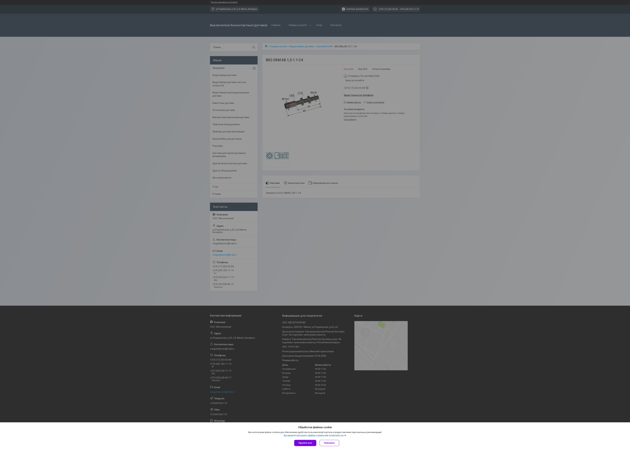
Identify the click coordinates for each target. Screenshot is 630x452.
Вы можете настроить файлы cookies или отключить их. (314, 435)
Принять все (305, 443)
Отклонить (329, 443)
